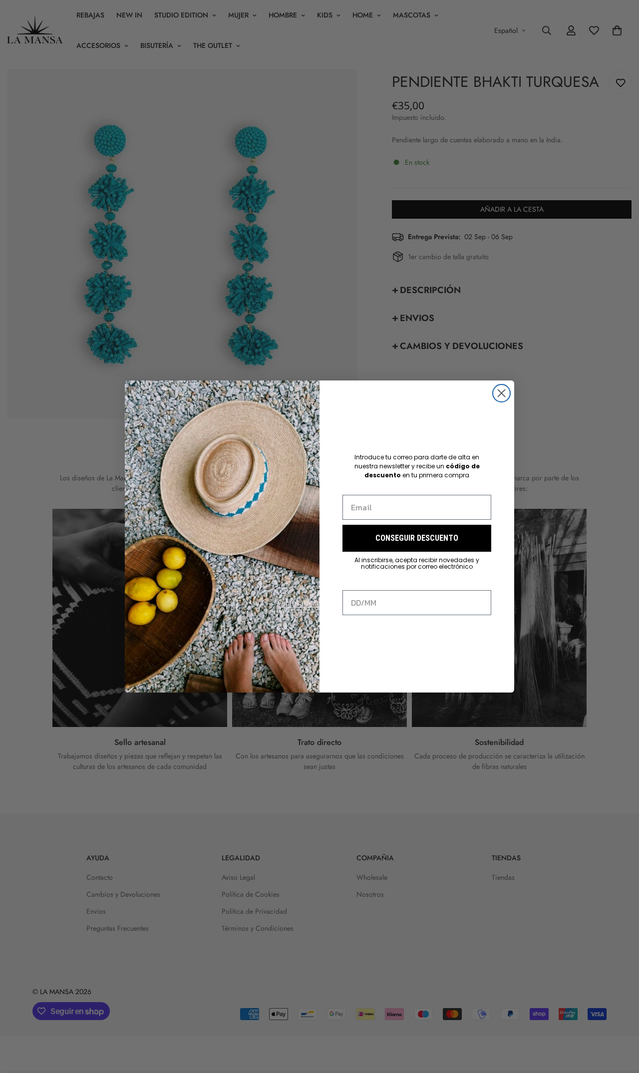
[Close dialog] (501, 393)
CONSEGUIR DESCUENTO (416, 538)
